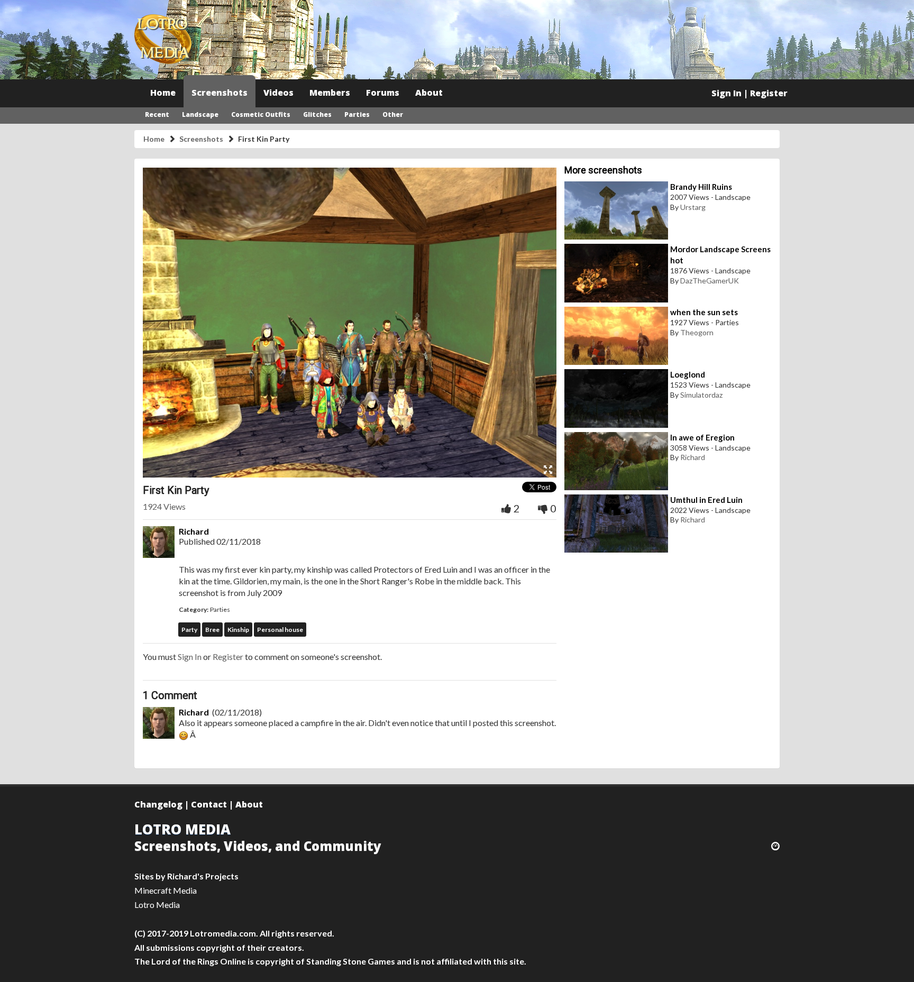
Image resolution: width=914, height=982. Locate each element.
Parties (357, 114)
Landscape (200, 114)
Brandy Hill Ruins (701, 186)
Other (392, 114)
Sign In (726, 93)
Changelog (158, 804)
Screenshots (219, 92)
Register (769, 93)
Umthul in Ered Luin (706, 499)
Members (329, 92)
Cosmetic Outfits (260, 114)
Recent (157, 114)
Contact (209, 804)
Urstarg (693, 207)
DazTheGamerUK (709, 280)
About (429, 92)
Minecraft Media (165, 890)
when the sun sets (704, 312)
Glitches (317, 114)
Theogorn (697, 332)
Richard (194, 531)
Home (163, 92)
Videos (278, 92)
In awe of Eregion (702, 437)
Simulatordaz (701, 394)
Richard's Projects (203, 876)
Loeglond (687, 374)
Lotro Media (157, 905)
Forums (382, 92)
